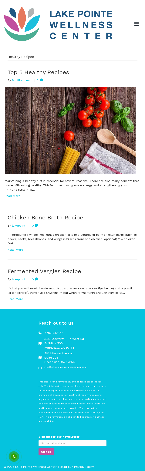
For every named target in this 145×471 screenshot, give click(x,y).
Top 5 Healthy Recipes (38, 72)
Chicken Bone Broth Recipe (45, 217)
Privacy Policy (84, 467)
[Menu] (136, 24)
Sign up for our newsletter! (59, 437)
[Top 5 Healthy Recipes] (70, 130)
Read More (12, 196)
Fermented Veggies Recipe (44, 271)
